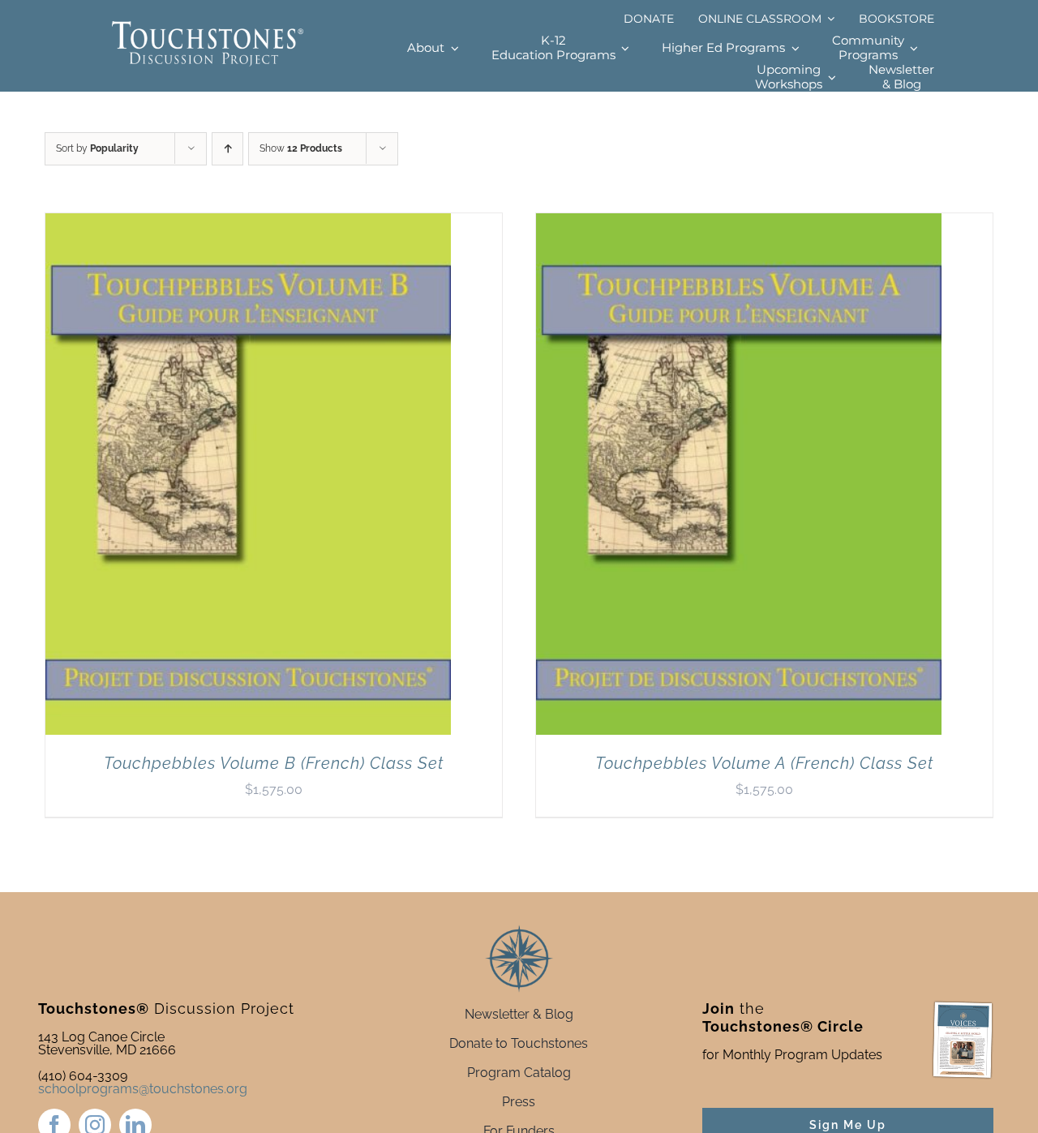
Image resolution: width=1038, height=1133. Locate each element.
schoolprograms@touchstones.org (142, 1089)
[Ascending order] (227, 148)
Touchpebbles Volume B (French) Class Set (274, 763)
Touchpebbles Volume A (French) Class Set (764, 763)
